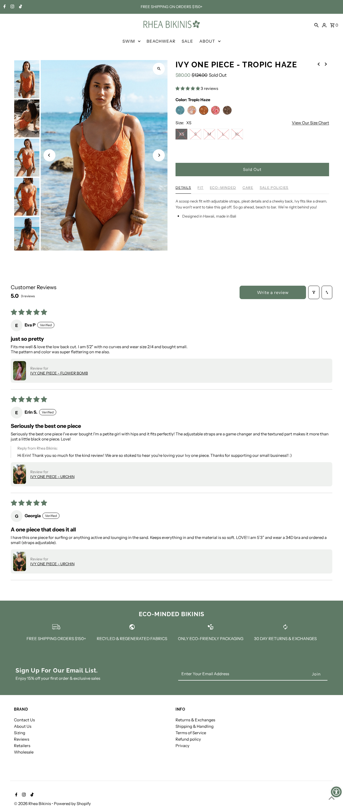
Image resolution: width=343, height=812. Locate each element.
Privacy (182, 745)
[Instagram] (11, 7)
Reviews (21, 739)
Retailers (22, 745)
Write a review (273, 292)
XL (237, 134)
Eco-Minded (223, 187)
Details (183, 187)
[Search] (316, 25)
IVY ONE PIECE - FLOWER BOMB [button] (59, 373)
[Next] (159, 155)
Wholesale (23, 752)
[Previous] (49, 155)
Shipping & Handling (195, 726)
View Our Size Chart (310, 123)
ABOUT (207, 41)
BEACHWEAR (161, 41)
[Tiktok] (20, 7)
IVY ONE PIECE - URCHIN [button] (52, 476)
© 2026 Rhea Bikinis (33, 803)
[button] (188, 88)
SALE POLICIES (274, 187)
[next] (326, 64)
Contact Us (24, 719)
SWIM (128, 41)
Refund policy (188, 739)
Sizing (19, 732)
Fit (200, 187)
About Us (22, 726)
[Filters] (313, 292)
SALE (187, 41)
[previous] (318, 64)
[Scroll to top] (332, 798)
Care (248, 187)
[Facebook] (4, 7)
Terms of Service (191, 732)
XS (181, 134)
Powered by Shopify (72, 803)
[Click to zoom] (159, 69)
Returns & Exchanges (195, 719)
